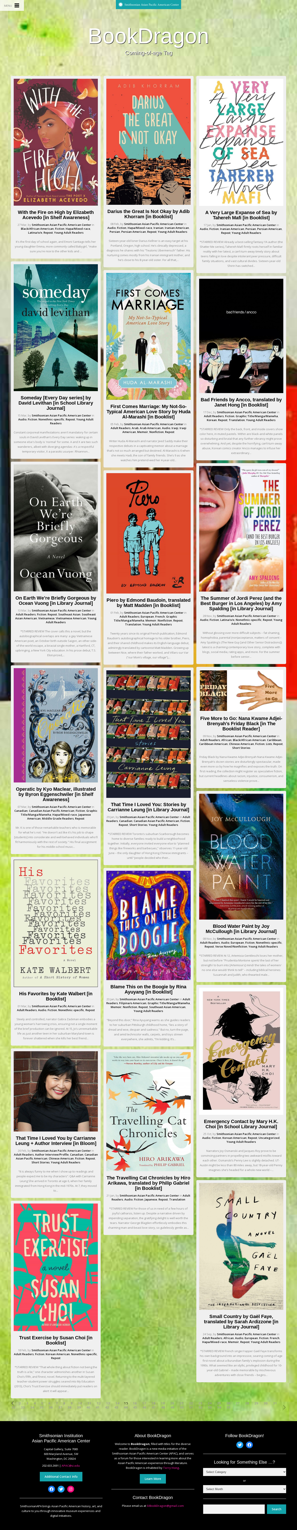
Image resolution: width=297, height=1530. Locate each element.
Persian (115, 232)
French (160, 616)
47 (154, 1407)
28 (247, 1403)
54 (219, 1407)
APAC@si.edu (71, 1466)
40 (88, 1407)
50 (182, 1407)
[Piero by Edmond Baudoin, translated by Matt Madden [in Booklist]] (148, 592)
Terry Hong (171, 1468)
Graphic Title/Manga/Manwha (169, 1003)
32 (13, 1407)
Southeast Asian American (167, 1007)
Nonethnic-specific (51, 419)
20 (172, 1403)
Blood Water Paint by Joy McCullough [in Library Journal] (241, 928)
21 (182, 1403)
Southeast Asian (69, 614)
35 (41, 1407)
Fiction (59, 229)
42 (107, 1407)
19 (163, 1403)
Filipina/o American (132, 1003)
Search (276, 1509)
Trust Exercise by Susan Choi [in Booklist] (55, 1340)
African (226, 740)
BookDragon (148, 35)
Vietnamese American (71, 618)
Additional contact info (61, 1476)
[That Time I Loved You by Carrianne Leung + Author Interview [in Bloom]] (56, 1130)
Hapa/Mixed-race (78, 229)
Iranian (159, 228)
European (147, 616)
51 (191, 1407)
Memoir (142, 432)
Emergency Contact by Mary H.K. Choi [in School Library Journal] (241, 1124)
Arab (135, 428)
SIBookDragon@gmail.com (165, 1506)
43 (116, 1407)
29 (256, 1403)
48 (163, 1407)
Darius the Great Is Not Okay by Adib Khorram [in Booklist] (148, 214)
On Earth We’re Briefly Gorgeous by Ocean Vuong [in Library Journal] (55, 600)
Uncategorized (269, 1138)
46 (144, 1407)
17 (144, 1403)
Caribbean (274, 740)
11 (89, 1403)
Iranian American (177, 228)
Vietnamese (46, 618)
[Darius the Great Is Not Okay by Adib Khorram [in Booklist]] (148, 204)
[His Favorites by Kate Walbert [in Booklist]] (56, 986)
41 (98, 1407)
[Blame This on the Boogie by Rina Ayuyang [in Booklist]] (148, 979)
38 (70, 1407)
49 (172, 1407)
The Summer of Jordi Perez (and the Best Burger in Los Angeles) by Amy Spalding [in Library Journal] (241, 603)
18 (153, 1403)
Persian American (133, 232)
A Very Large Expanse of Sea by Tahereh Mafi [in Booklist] (241, 215)
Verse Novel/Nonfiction (231, 946)
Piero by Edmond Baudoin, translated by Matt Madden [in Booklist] (148, 602)
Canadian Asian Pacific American (51, 811)
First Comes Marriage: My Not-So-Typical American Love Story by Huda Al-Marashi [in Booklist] (148, 412)
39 (79, 1407)
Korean (212, 420)
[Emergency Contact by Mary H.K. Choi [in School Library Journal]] (241, 1114)
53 (210, 1407)
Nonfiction (156, 432)
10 (80, 1403)
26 (228, 1403)
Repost (48, 233)
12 (99, 1403)
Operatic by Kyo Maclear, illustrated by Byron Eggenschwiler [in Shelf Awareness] (56, 794)
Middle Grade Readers (58, 818)
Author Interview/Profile (52, 1154)
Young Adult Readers (68, 233)
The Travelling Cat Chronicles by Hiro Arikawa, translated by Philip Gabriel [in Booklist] (148, 1183)
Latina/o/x (35, 233)
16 (135, 1403)
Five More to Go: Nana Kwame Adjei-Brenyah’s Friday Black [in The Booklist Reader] (241, 723)
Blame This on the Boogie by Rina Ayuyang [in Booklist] (148, 989)
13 (108, 1403)
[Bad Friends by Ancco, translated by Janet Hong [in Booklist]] (241, 392)
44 (126, 1407)
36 (51, 1407)
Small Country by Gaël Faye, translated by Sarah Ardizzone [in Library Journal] (241, 1322)
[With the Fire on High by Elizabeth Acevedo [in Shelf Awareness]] (56, 205)
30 (266, 1403)
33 (23, 1407)
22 (191, 1403)
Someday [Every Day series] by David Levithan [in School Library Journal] (55, 403)
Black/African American (37, 229)
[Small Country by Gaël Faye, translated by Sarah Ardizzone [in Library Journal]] (241, 1309)
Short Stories (41, 1162)
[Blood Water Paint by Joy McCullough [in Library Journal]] (241, 918)
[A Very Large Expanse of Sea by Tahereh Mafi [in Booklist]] (241, 205)
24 (210, 1403)
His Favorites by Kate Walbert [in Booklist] (55, 996)
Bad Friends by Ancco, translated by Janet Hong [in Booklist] (241, 402)
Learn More (153, 1479)
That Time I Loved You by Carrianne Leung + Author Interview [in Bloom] (55, 1140)
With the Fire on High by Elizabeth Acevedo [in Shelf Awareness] (56, 215)
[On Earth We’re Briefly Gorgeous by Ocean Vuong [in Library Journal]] (56, 590)
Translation (133, 624)
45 (135, 1407)
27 (238, 1403)
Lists (269, 744)
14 (117, 1403)
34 (32, 1407)
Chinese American (61, 1158)
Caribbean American (213, 744)
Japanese (151, 1199)
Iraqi (175, 428)
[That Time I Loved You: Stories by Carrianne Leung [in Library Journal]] (148, 797)
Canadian (21, 811)
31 (275, 1403)
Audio (22, 419)
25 (219, 1403)
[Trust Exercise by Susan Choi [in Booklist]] (56, 1330)
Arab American (150, 428)
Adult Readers (26, 614)
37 (60, 1407)
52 (200, 1407)
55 (228, 1407)
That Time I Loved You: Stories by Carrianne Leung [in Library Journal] (148, 807)
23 (200, 1403)
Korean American (58, 1354)
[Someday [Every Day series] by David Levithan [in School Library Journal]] (56, 390)
